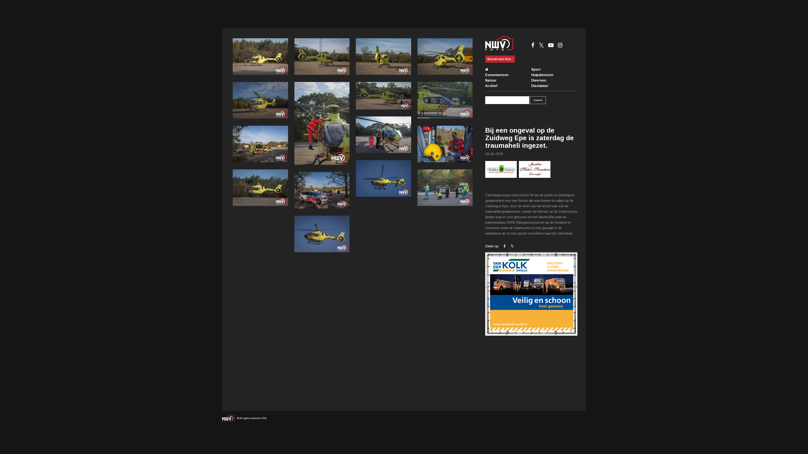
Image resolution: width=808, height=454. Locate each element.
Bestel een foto (499, 59)
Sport (536, 69)
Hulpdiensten (542, 75)
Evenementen (497, 75)
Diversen (538, 80)
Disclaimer (540, 86)
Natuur (491, 80)
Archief (491, 86)
